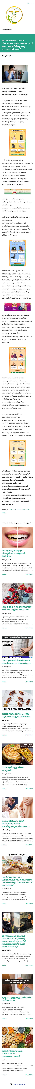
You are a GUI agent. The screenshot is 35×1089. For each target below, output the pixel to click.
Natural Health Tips (23, 509)
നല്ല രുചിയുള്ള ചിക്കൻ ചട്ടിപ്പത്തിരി (13, 768)
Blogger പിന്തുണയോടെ (18, 1084)
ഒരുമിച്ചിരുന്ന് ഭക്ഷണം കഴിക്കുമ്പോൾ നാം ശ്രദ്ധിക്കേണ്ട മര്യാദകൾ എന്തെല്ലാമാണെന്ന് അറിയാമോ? (17, 881)
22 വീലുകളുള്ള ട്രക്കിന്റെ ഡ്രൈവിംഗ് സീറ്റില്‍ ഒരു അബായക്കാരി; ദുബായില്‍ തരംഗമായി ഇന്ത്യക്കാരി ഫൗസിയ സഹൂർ (14, 941)
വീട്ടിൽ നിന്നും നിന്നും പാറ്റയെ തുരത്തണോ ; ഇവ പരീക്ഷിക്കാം (16, 715)
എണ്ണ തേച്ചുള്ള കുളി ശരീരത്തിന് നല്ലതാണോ (16, 998)
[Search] (28, 3)
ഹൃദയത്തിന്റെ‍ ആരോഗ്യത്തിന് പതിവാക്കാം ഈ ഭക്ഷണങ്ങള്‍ (16, 608)
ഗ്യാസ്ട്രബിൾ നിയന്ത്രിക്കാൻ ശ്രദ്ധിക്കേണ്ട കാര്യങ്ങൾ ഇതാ (16, 661)
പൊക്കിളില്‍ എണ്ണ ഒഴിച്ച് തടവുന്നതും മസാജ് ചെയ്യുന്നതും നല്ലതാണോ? (16, 823)
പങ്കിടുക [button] (4, 512)
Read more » (29, 574)
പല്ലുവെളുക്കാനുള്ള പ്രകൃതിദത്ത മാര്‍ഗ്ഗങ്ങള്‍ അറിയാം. (13, 553)
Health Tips (12, 509)
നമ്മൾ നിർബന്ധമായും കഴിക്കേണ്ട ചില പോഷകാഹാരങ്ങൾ (12, 1054)
